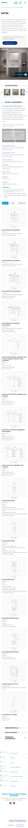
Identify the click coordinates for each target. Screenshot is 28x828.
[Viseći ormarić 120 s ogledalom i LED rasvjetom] (14, 452)
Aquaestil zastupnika (17, 191)
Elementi (5, 203)
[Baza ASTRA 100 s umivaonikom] (14, 278)
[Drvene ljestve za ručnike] (14, 701)
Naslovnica (3, 7)
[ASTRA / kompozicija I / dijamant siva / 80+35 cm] (14, 63)
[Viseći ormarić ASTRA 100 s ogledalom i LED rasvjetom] (14, 416)
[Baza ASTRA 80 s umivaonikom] (14, 247)
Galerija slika (11, 85)
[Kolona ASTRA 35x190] (14, 487)
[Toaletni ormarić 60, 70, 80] (14, 671)
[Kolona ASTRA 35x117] (14, 566)
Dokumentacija (11, 728)
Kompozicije (22, 203)
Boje (13, 203)
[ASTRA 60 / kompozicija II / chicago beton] (7, 92)
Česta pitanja (11, 732)
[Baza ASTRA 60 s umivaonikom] (14, 217)
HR (20, 3)
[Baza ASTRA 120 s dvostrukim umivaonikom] (14, 310)
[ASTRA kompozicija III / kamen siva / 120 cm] (23, 92)
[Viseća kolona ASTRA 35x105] (14, 605)
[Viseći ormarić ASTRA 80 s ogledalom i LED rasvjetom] (14, 381)
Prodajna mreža (9, 43)
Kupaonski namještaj (15, 7)
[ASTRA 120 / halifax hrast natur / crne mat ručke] (15, 92)
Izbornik (25, 3)
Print (13, 227)
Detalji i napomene (13, 102)
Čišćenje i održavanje (10, 738)
